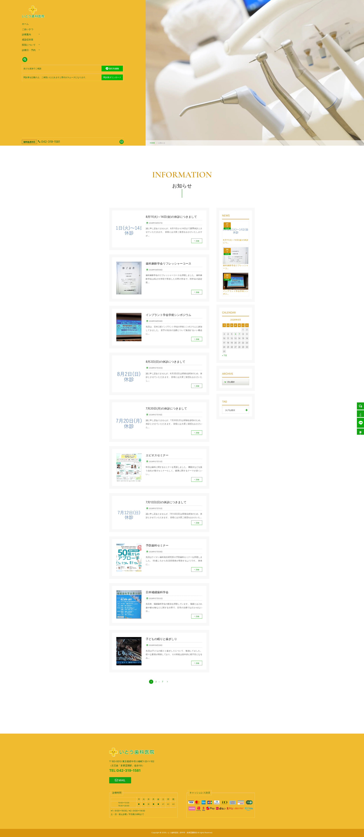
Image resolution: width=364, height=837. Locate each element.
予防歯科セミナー (157, 545)
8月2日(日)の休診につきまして (165, 361)
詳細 (197, 241)
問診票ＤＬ (360, 432)
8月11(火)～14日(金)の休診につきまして (171, 216)
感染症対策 (27, 39)
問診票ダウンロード (112, 77)
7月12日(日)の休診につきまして (166, 502)
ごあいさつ (27, 29)
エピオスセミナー (157, 455)
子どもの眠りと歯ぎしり (161, 639)
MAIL (121, 780)
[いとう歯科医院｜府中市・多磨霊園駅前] (33, 20)
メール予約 (360, 413)
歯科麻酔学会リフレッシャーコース (168, 263)
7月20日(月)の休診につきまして (166, 408)
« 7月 (224, 355)
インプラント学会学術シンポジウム (168, 315)
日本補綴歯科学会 (157, 592)
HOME (152, 143)
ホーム (25, 23)
